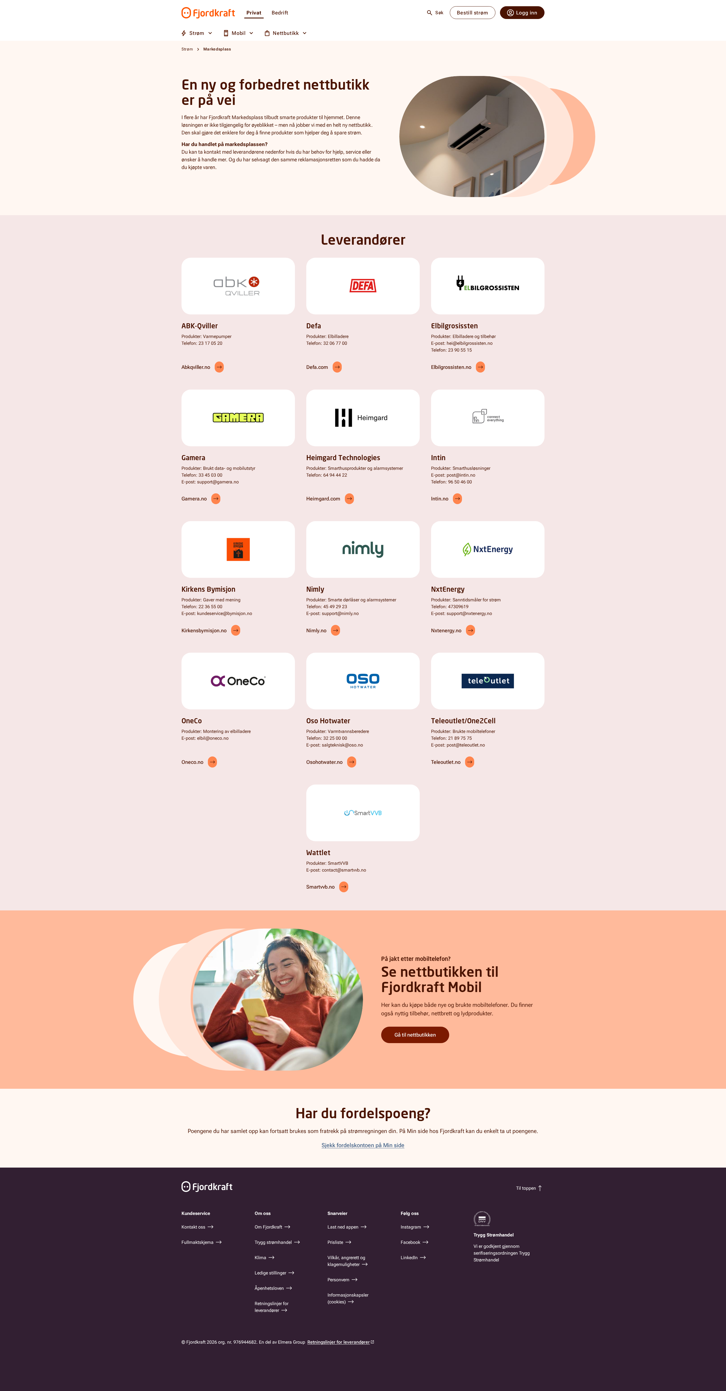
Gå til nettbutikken (415, 1035)
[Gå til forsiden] (208, 12)
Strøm (187, 49)
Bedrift (280, 13)
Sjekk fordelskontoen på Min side (363, 1145)
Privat (253, 13)
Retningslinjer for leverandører (338, 1342)
